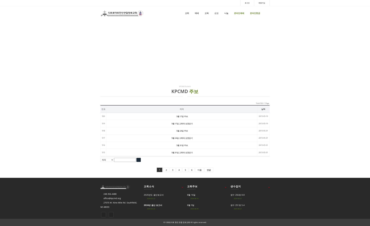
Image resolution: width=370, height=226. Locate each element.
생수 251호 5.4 (238, 205)
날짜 (263, 109)
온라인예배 (239, 13)
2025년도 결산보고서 (154, 194)
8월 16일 (191, 194)
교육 (207, 13)
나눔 (226, 13)
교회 (187, 13)
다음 (200, 170)
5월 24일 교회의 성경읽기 (182, 138)
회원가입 (262, 3)
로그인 (247, 3)
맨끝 (209, 170)
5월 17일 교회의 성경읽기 (182, 123)
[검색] (138, 160)
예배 (197, 13)
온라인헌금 (255, 13)
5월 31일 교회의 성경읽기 (182, 152)
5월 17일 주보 (182, 116)
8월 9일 (190, 205)
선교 (216, 13)
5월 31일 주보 (182, 145)
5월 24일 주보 (182, 130)
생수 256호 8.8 (238, 194)
